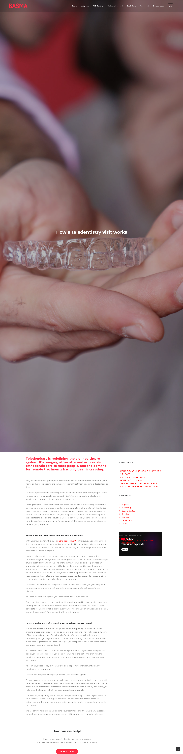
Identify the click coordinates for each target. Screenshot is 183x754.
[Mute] (157, 554)
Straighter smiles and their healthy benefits (138, 483)
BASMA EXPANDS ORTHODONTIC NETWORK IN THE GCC (140, 472)
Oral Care (131, 6)
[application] (140, 544)
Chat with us (67, 751)
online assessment (66, 541)
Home (74, 6)
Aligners (85, 6)
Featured (144, 6)
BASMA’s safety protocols (130, 480)
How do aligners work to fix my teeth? (136, 477)
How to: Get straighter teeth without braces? (139, 486)
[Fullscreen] (160, 554)
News (124, 524)
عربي (170, 6)
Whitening (98, 6)
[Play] (121, 554)
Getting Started (115, 6)
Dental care (158, 6)
